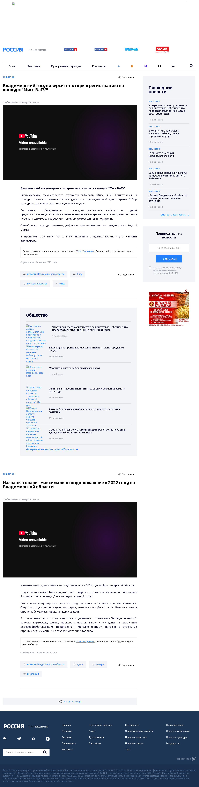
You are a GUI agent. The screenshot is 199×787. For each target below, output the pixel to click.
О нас (12, 66)
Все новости (132, 725)
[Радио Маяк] (162, 51)
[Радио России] (131, 50)
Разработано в (183, 758)
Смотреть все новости (173, 214)
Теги (128, 749)
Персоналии (69, 743)
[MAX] (145, 66)
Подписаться (169, 258)
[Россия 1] (70, 50)
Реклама (34, 66)
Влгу (79, 274)
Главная (66, 725)
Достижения (96, 737)
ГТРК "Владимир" (85, 251)
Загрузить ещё (72, 701)
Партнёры (95, 743)
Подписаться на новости (169, 235)
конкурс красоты (37, 283)
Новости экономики (178, 731)
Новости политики (136, 737)
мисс (62, 283)
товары (100, 664)
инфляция (33, 673)
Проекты (67, 731)
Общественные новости (139, 731)
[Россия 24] (101, 50)
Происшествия (174, 725)
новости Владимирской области (46, 274)
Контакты (99, 66)
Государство (173, 743)
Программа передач (66, 66)
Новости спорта (134, 743)
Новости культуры (176, 737)
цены (80, 664)
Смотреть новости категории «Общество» (50, 449)
